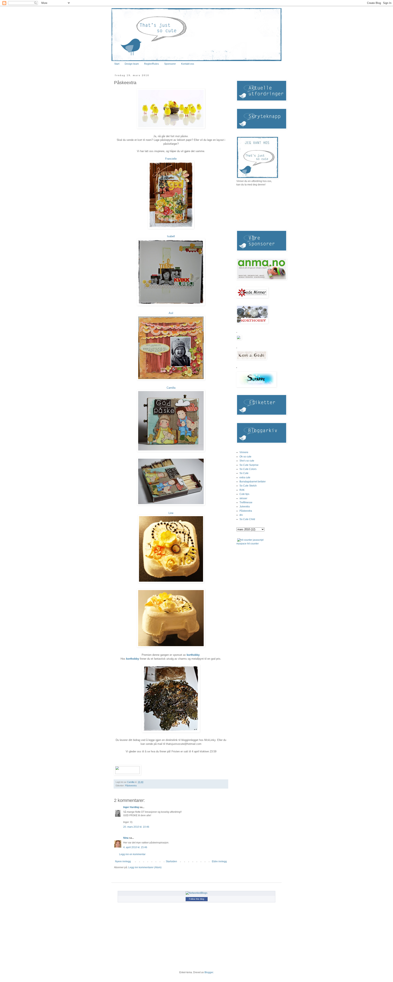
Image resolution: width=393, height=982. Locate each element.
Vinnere (243, 452)
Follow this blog (196, 899)
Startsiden (171, 861)
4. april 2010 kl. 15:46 (135, 847)
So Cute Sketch (248, 485)
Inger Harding (131, 807)
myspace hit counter (247, 543)
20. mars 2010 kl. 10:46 (136, 826)
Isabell (171, 236)
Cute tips (244, 494)
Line (170, 513)
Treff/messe (245, 502)
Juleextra (244, 506)
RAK (242, 490)
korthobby (193, 654)
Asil (171, 313)
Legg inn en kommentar (132, 854)
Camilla (171, 387)
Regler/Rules (151, 63)
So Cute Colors (247, 469)
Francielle (171, 158)
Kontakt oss (187, 63)
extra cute (244, 477)
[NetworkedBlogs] (196, 893)
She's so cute (246, 460)
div (241, 515)
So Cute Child (247, 519)
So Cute (243, 473)
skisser (243, 498)
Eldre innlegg (219, 861)
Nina (126, 837)
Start (116, 63)
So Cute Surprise (249, 465)
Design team (132, 63)
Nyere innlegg (123, 861)
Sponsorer (170, 63)
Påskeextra (131, 785)
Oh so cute (245, 456)
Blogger (208, 972)
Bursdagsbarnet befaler (252, 481)
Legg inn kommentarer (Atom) (144, 867)
